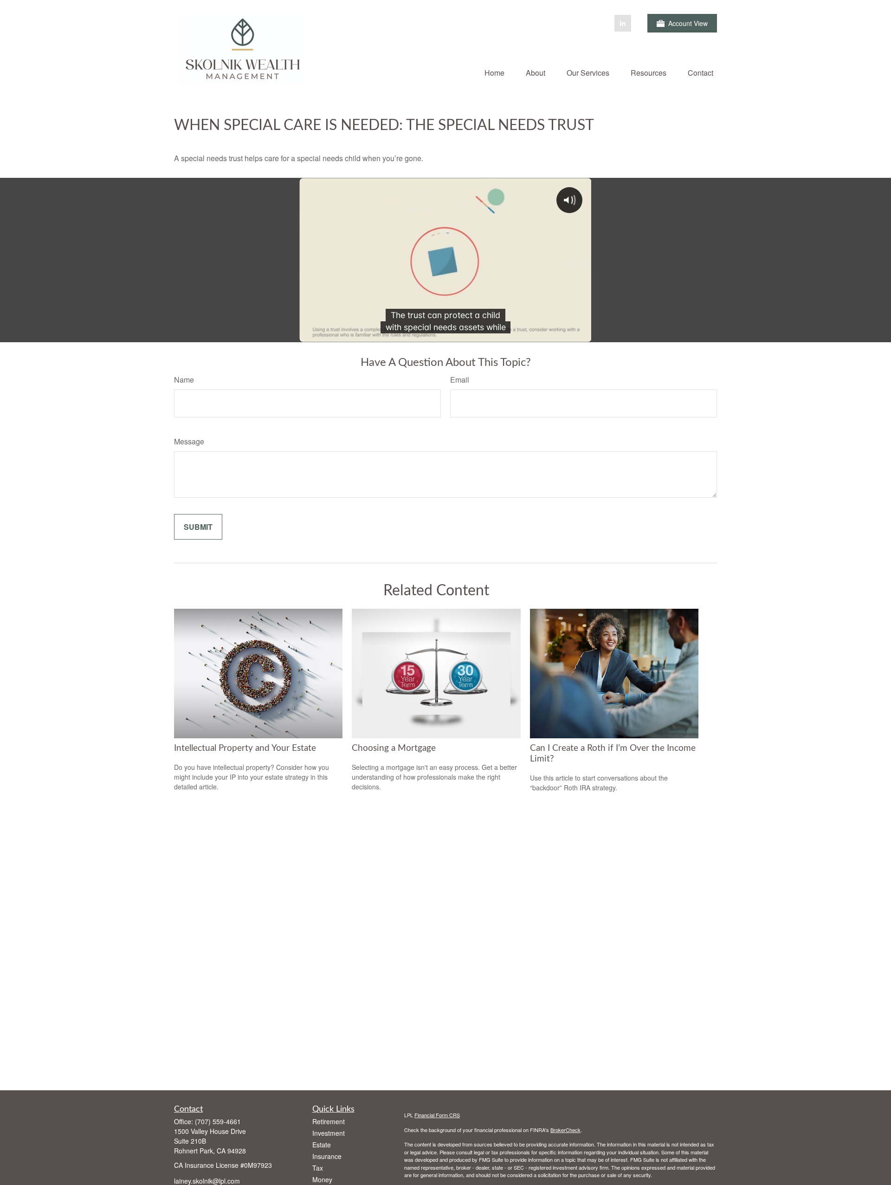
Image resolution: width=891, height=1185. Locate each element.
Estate (321, 1144)
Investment (328, 1133)
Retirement (328, 1121)
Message (189, 441)
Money (322, 1179)
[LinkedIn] (622, 23)
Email (459, 379)
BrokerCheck (565, 1129)
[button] (494, 72)
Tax (317, 1167)
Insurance (327, 1156)
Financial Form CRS (437, 1115)
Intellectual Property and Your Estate (245, 748)
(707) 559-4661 (218, 1121)
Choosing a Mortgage (394, 748)
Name (184, 379)
